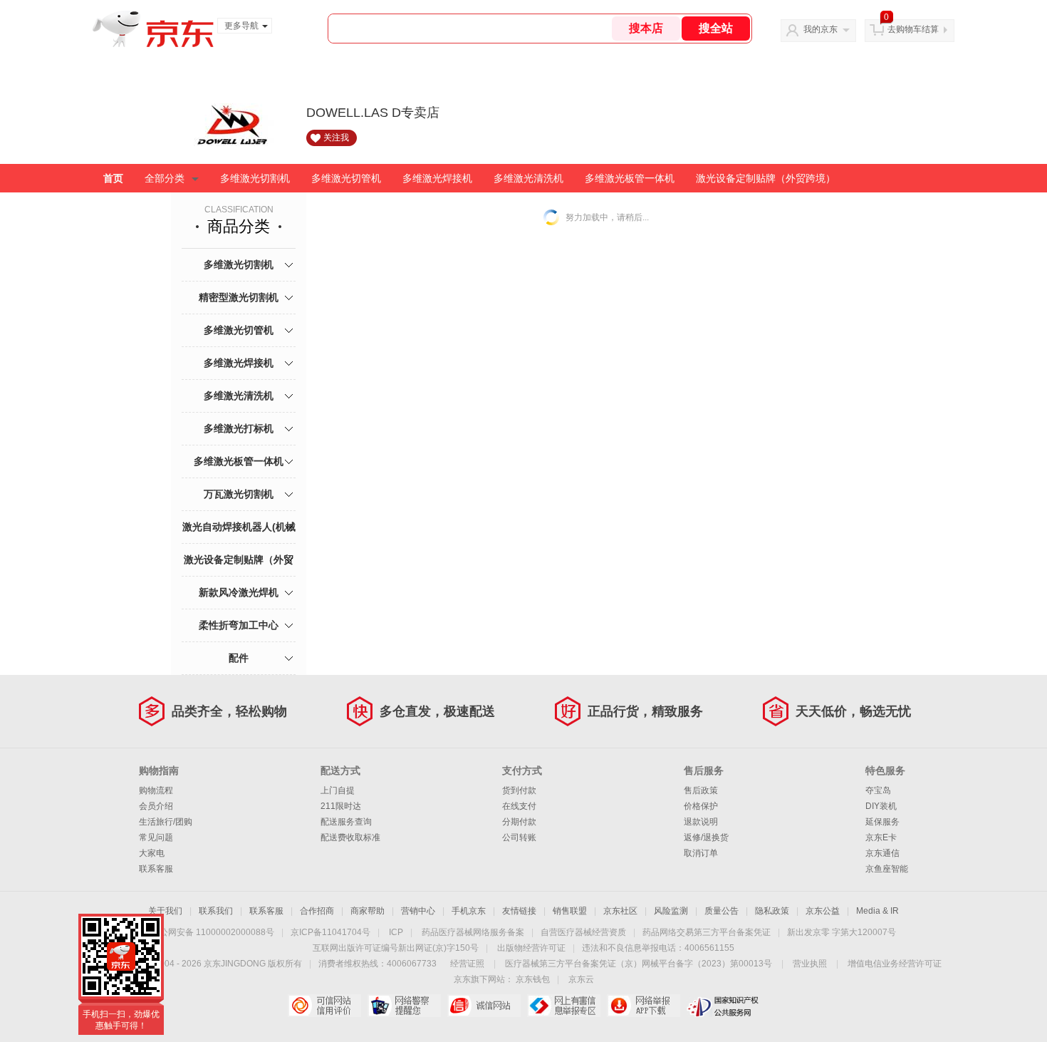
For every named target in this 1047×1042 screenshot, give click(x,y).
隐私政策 (772, 911)
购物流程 (156, 790)
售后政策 (701, 790)
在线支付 (519, 806)
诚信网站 (484, 1005)
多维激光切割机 (255, 178)
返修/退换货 (706, 837)
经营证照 (467, 964)
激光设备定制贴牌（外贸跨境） (765, 178)
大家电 (152, 853)
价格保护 (701, 806)
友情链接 (519, 911)
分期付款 (519, 822)
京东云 (581, 979)
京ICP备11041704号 (330, 932)
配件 (239, 658)
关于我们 (165, 911)
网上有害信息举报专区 (563, 1005)
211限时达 (341, 806)
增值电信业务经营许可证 (895, 964)
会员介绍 (156, 806)
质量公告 (721, 911)
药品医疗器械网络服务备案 (473, 932)
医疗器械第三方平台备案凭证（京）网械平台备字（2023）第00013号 (638, 964)
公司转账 (519, 837)
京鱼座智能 (886, 869)
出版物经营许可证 (531, 948)
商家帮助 (367, 911)
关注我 (336, 138)
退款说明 (701, 822)
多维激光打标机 (239, 428)
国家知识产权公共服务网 (723, 1005)
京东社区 (620, 911)
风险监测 (671, 911)
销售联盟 (570, 911)
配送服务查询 (346, 822)
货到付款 (519, 790)
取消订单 (701, 853)
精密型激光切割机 (238, 297)
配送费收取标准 (350, 837)
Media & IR (877, 911)
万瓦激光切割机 (239, 494)
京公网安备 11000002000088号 (212, 932)
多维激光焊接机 (437, 178)
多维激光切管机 (346, 178)
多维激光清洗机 (528, 178)
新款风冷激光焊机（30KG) (238, 608)
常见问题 (156, 837)
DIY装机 (881, 806)
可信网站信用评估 (324, 1005)
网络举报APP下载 (643, 1005)
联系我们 (216, 911)
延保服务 (882, 822)
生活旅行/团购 (165, 822)
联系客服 (156, 869)
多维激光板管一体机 (629, 178)
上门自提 (338, 790)
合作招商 (317, 911)
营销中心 (418, 911)
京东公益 (823, 911)
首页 (113, 178)
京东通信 (882, 853)
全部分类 (164, 178)
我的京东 (820, 29)
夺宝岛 (878, 790)
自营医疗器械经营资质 (583, 932)
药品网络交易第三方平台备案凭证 (706, 932)
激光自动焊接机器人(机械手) (239, 542)
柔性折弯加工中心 (238, 625)
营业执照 (810, 964)
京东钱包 (533, 979)
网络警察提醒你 (404, 1005)
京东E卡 (881, 837)
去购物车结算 (913, 29)
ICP (396, 932)
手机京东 (469, 911)
